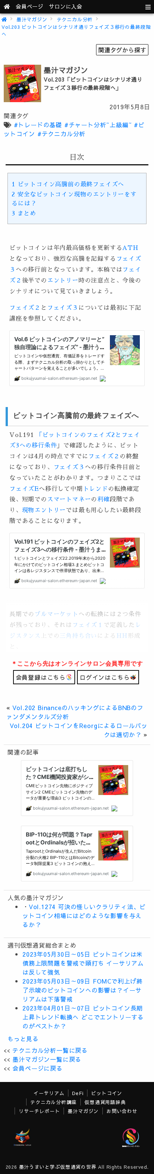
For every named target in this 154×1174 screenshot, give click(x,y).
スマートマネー (69, 499)
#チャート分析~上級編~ (98, 124)
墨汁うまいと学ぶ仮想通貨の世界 (57, 1167)
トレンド (95, 489)
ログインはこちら (105, 677)
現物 (28, 510)
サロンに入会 (65, 6)
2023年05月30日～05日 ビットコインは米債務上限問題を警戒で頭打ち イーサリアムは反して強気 (83, 963)
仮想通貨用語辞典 (105, 1102)
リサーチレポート (39, 1111)
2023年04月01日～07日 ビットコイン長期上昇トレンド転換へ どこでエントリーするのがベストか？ (83, 1017)
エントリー (62, 281)
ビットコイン (106, 1093)
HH (122, 636)
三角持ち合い (78, 636)
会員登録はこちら (41, 677)
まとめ (24, 214)
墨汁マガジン (31, 19)
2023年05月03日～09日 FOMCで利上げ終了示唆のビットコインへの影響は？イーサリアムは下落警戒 (82, 990)
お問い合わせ (122, 1111)
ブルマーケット (56, 614)
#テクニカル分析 (61, 133)
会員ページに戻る (37, 1068)
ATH (130, 248)
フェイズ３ (62, 308)
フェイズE (24, 489)
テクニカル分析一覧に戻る (50, 1050)
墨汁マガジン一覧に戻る (46, 1059)
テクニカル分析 (75, 19)
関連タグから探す (122, 50)
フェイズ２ (25, 308)
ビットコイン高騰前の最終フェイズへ (68, 184)
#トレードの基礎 (38, 124)
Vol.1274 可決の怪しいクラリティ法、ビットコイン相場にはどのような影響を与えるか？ (84, 915)
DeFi (77, 1093)
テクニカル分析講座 (53, 1102)
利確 (103, 499)
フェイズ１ (88, 625)
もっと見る (23, 1038)
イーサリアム (49, 1093)
